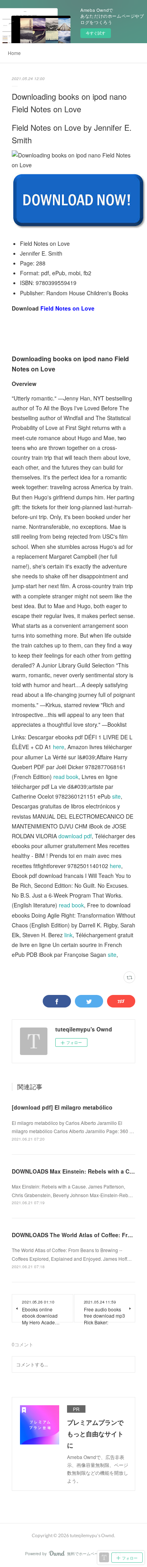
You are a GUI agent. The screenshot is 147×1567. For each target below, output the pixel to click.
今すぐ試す (95, 33)
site (116, 796)
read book (65, 777)
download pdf (75, 836)
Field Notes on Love (67, 308)
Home (14, 52)
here (58, 747)
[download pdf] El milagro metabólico (62, 1107)
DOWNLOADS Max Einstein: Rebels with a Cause (77, 1171)
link (68, 935)
